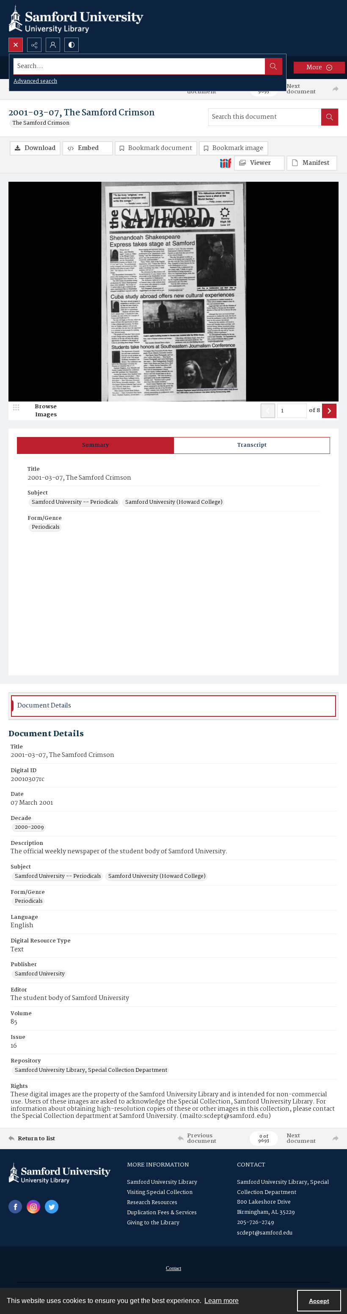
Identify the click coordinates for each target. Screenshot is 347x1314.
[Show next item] (329, 411)
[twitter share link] (51, 1206)
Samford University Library (162, 1182)
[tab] (95, 445)
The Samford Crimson (41, 123)
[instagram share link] (33, 1206)
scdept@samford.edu (264, 1233)
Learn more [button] (221, 1300)
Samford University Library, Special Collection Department (91, 1070)
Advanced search (35, 81)
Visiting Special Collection (160, 1192)
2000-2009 (29, 827)
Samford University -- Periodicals (75, 502)
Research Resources (152, 1202)
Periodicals (46, 527)
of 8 (314, 411)
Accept (319, 1301)
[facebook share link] (15, 1206)
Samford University (40, 974)
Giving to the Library (153, 1222)
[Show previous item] (268, 411)
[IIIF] (225, 163)
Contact (173, 1268)
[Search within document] (329, 117)
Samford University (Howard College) (174, 502)
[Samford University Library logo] (76, 18)
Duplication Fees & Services (162, 1212)
